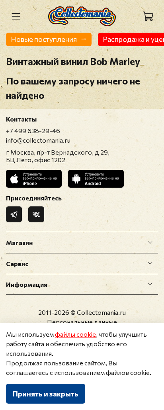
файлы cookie (75, 334)
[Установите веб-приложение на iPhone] (34, 179)
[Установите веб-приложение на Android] (96, 179)
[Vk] (36, 214)
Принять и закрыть (45, 393)
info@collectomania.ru (38, 140)
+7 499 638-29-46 (33, 130)
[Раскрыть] (150, 243)
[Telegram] (14, 214)
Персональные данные (82, 322)
